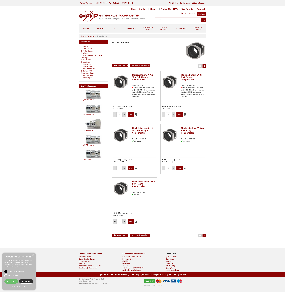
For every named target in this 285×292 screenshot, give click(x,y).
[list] (204, 66)
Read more (20, 267)
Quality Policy (170, 268)
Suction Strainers (88, 51)
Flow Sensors (87, 66)
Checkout (201, 14)
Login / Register (199, 3)
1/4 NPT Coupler (88, 145)
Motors (100, 28)
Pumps (86, 28)
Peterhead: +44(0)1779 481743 (122, 3)
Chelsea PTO (87, 71)
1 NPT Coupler (87, 159)
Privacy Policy (170, 266)
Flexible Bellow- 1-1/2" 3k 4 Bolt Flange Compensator (143, 77)
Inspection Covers (88, 69)
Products (143, 9)
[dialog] (19, 271)
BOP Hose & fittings (148, 28)
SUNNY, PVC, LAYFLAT (198, 28)
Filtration (131, 28)
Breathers (86, 62)
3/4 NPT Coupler (88, 100)
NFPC (175, 9)
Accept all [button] (11, 281)
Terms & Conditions (172, 270)
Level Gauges (87, 49)
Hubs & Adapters (88, 75)
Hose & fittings (164, 28)
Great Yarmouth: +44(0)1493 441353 (94, 3)
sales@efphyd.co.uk (90, 268)
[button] (18, 286)
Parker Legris (87, 77)
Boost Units (86, 60)
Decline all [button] (26, 281)
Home (134, 9)
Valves (115, 28)
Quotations (186, 3)
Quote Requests (171, 257)
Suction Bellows (102, 36)
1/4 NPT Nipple (87, 130)
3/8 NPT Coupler (88, 114)
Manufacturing (187, 9)
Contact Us (166, 9)
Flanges (85, 46)
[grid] (200, 66)
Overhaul (201, 9)
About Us (154, 9)
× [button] (33, 255)
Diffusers (85, 53)
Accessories (181, 28)
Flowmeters (86, 64)
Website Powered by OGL (154, 285)
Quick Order (174, 3)
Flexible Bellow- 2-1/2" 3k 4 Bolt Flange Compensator (143, 130)
